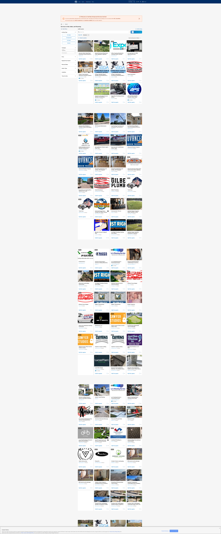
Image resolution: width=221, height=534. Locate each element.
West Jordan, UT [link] (81, 149)
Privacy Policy (117, 531)
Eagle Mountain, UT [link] (82, 462)
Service (68, 43)
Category (63, 49)
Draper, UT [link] (96, 171)
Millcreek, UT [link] (130, 442)
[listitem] (85, 50)
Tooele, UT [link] (80, 192)
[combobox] (69, 50)
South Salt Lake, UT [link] (98, 191)
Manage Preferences (165, 530)
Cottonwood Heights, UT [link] (115, 264)
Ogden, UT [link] (113, 128)
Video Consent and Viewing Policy (27, 532)
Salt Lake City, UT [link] (114, 55)
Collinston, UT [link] (113, 484)
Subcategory (64, 52)
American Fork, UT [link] (98, 348)
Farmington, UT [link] (113, 285)
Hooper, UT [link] (129, 55)
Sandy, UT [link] (112, 171)
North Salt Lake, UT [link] (82, 263)
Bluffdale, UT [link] (113, 462)
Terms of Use (112, 531)
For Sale (69, 35)
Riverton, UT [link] (129, 399)
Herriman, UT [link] (81, 55)
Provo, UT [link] (129, 284)
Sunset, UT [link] (96, 76)
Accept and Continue (173, 530)
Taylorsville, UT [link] (81, 128)
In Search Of (68, 37)
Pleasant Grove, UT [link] (98, 369)
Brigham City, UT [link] (130, 128)
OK (219, 528)
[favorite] (90, 59)
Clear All (80, 35)
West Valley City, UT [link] (131, 234)
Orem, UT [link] (96, 55)
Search (66, 24)
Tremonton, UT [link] (113, 191)
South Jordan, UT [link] (81, 76)
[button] (75, 50)
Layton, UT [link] (96, 234)
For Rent (69, 40)
